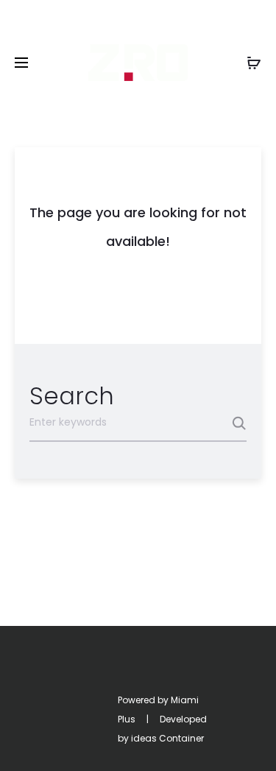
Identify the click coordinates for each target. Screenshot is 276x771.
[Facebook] (80, 682)
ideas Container (167, 738)
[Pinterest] (145, 682)
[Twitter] (47, 682)
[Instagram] (112, 682)
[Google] (177, 682)
